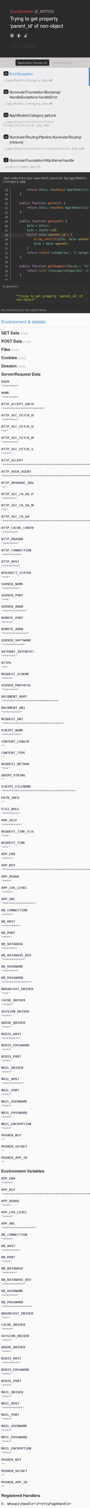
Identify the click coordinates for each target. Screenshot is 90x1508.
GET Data (10, 333)
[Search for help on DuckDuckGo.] (19, 35)
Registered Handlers (20, 1495)
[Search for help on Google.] (12, 35)
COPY (16, 46)
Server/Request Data (20, 374)
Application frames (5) (32, 62)
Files (5, 349)
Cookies (9, 357)
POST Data (11, 341)
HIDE (29, 46)
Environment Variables (22, 1171)
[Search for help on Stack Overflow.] (26, 35)
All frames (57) (63, 62)
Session (9, 366)
